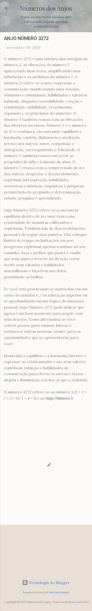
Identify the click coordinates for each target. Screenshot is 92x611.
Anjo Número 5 (59, 398)
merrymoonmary (59, 592)
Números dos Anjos (46, 8)
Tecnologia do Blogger (49, 582)
